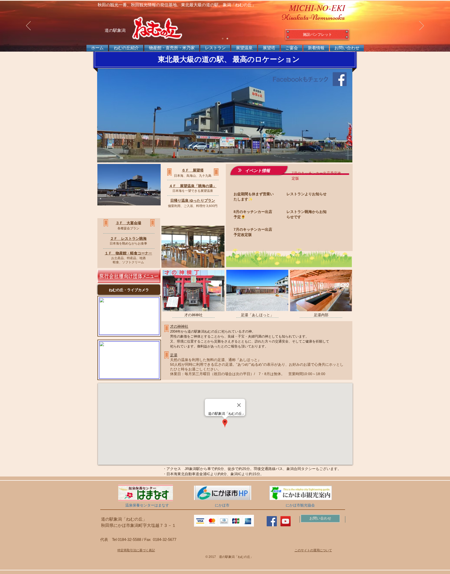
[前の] (28, 26)
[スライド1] (222, 38)
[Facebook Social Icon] (272, 521)
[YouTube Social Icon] (285, 521)
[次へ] (421, 26)
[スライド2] (227, 38)
